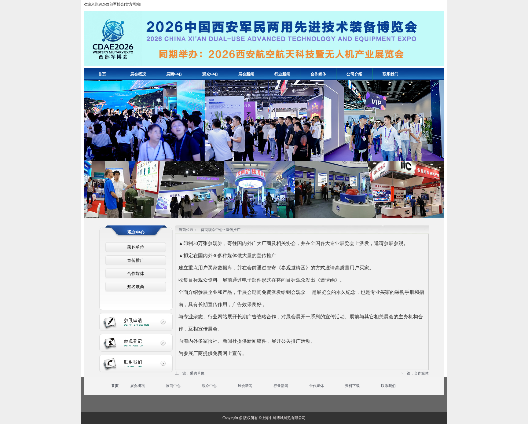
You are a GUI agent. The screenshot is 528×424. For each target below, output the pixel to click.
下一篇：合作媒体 (414, 373)
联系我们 (388, 386)
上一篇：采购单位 (189, 373)
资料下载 (352, 386)
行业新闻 (280, 386)
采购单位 (135, 247)
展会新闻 (245, 386)
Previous (93, 144)
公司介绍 (354, 74)
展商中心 (173, 386)
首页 (102, 74)
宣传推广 (135, 260)
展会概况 (137, 386)
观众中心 (209, 386)
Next (435, 144)
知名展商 (135, 286)
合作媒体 (135, 273)
